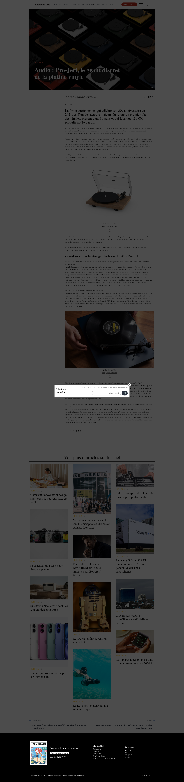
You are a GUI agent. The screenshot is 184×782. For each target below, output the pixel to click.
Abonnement (80, 775)
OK (125, 393)
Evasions (96, 751)
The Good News (99, 756)
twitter (127, 752)
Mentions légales (34, 775)
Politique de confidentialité (54, 775)
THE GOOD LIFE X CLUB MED (104, 758)
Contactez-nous (72, 775)
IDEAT (143, 775)
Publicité (64, 775)
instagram (128, 755)
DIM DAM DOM (150, 775)
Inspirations (97, 754)
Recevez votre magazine (59, 753)
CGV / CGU (43, 775)
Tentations (97, 749)
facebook (128, 750)
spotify (127, 757)
